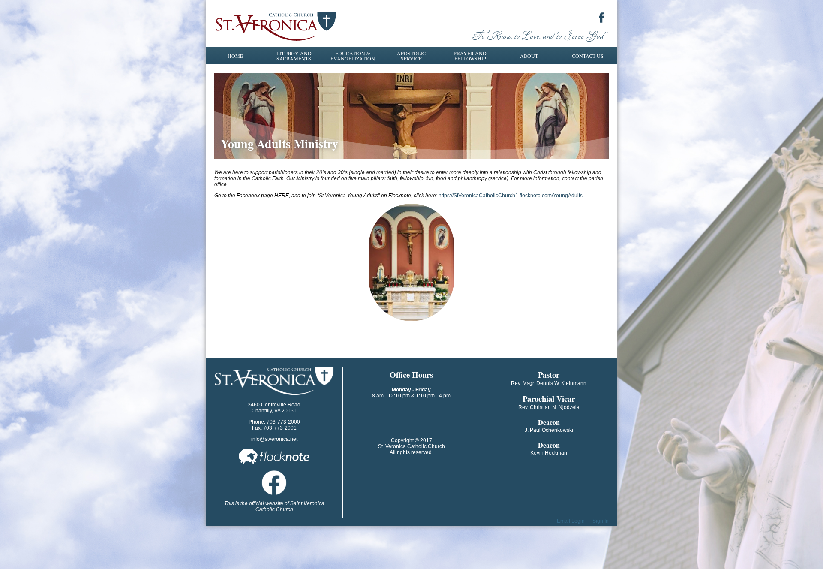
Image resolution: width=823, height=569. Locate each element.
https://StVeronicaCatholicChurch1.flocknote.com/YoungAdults (511, 196)
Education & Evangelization (352, 56)
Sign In (600, 521)
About (529, 55)
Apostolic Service (411, 56)
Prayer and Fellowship (470, 56)
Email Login (571, 521)
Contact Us (588, 55)
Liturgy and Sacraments (294, 56)
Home (235, 55)
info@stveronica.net (274, 439)
